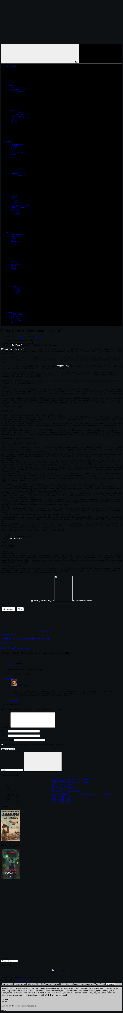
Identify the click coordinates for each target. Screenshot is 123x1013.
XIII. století (15, 209)
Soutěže (14, 266)
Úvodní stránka (11, 66)
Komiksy (14, 121)
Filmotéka (9, 142)
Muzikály (14, 211)
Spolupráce (15, 318)
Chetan (15, 980)
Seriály (13, 148)
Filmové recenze (17, 144)
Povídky (14, 123)
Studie (13, 119)
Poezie (17, 293)
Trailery (13, 150)
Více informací (100, 984)
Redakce (14, 316)
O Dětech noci (16, 314)
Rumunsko (15, 241)
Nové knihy (15, 89)
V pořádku (110, 984)
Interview (19, 176)
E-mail (4, 736)
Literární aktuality (17, 117)
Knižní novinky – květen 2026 (63, 797)
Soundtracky (15, 214)
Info (12, 323)
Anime (13, 155)
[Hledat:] (12, 770)
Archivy (4, 959)
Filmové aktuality (17, 153)
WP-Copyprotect (24, 980)
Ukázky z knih (16, 92)
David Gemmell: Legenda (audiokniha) (67, 792)
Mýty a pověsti (16, 237)
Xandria (14, 196)
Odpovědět (10, 678)
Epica (13, 198)
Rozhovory (19, 114)
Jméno (4, 731)
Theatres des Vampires (19, 205)
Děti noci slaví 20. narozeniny (63, 784)
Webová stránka (7, 740)
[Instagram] (24, 38)
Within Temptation (18, 207)
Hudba (8, 194)
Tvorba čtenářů (16, 287)
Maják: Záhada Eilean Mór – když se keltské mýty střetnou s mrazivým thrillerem (83, 794)
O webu (9, 312)
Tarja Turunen (16, 203)
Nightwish (14, 201)
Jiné (7, 259)
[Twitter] (24, 936)
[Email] (24, 955)
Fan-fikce (19, 291)
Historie (14, 239)
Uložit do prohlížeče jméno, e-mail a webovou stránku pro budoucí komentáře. (33, 745)
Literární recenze (17, 87)
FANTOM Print (18, 345)
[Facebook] (24, 19)
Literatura (9, 85)
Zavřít (3, 1010)
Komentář (5, 727)
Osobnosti (14, 173)
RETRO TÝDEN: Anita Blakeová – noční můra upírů (73, 780)
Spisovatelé (15, 110)
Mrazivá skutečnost (18, 234)
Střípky (13, 268)
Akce (13, 262)
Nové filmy (15, 146)
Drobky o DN (16, 321)
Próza (17, 289)
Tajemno (9, 232)
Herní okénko (16, 264)
